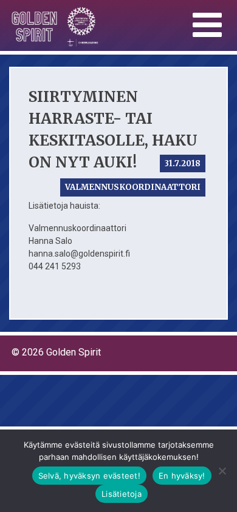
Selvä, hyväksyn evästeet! (89, 475)
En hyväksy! (182, 475)
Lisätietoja (121, 494)
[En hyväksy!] (222, 471)
